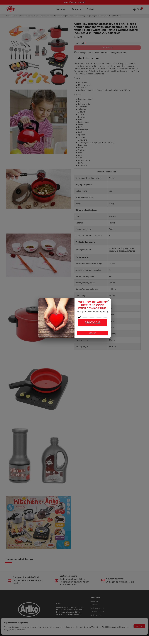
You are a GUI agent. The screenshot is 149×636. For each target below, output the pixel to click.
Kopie (92, 333)
